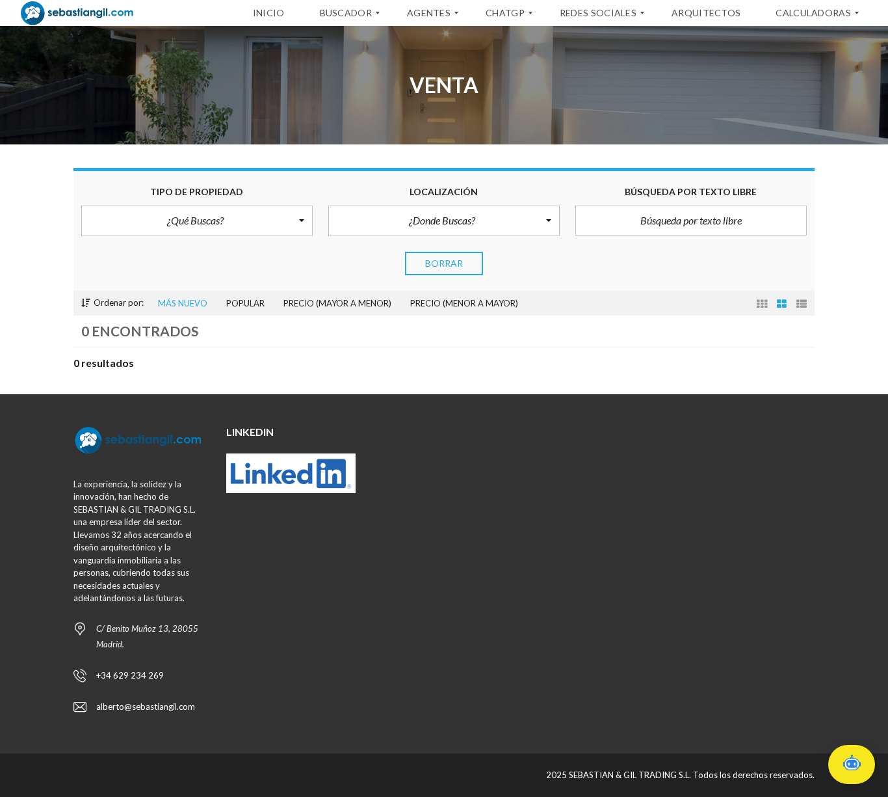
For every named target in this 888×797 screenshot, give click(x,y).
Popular (245, 303)
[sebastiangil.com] (77, 13)
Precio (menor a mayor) (464, 303)
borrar (444, 263)
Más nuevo (182, 303)
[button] (197, 221)
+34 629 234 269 (130, 675)
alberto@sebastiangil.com (145, 706)
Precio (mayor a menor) (337, 303)
